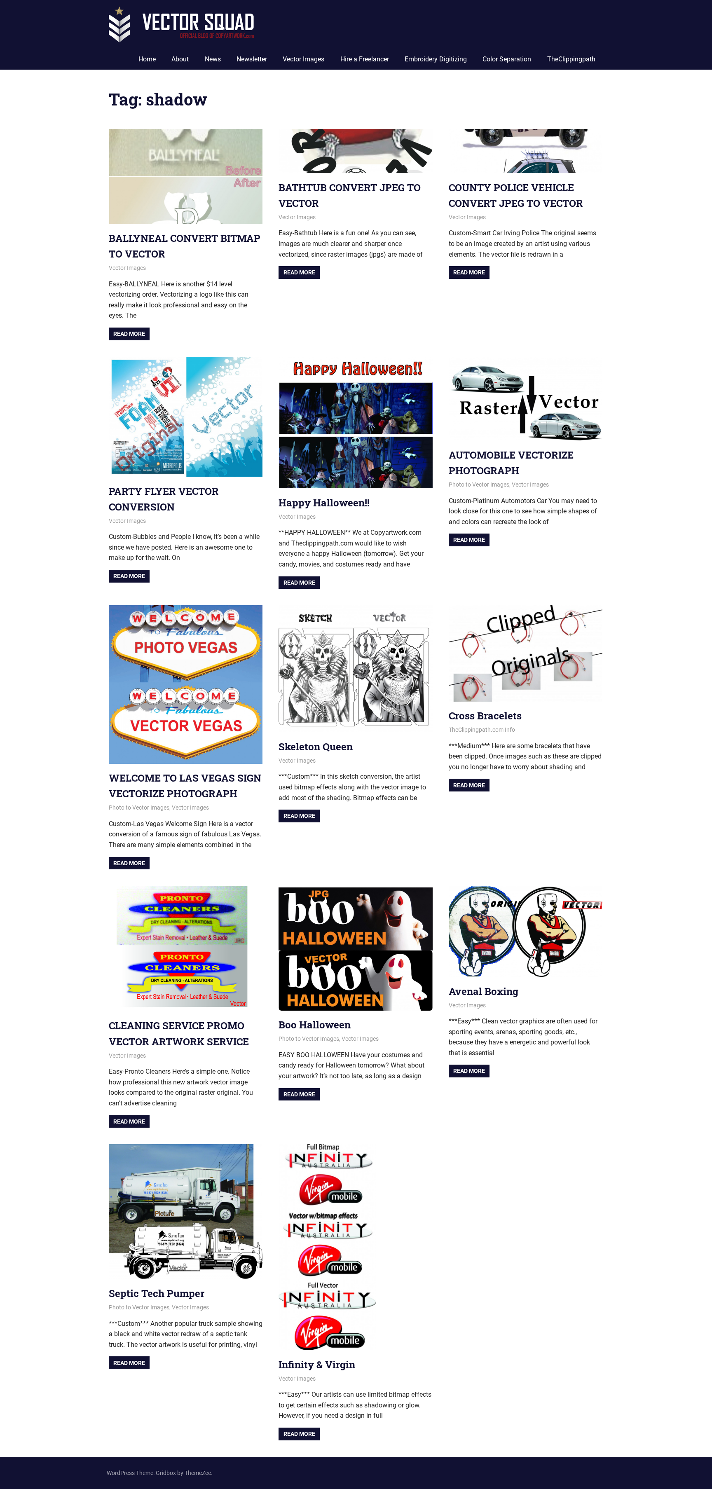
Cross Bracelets (485, 715)
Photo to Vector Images (479, 484)
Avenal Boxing (483, 991)
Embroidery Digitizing (436, 59)
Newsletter (252, 59)
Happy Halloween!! (324, 502)
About (180, 59)
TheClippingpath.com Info (482, 729)
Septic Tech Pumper (156, 1293)
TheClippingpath (571, 59)
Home (147, 59)
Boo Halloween (315, 1024)
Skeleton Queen (316, 746)
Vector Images (303, 59)
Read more (129, 333)
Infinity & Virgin (317, 1364)
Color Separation (506, 59)
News (213, 59)
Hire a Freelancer (364, 59)
